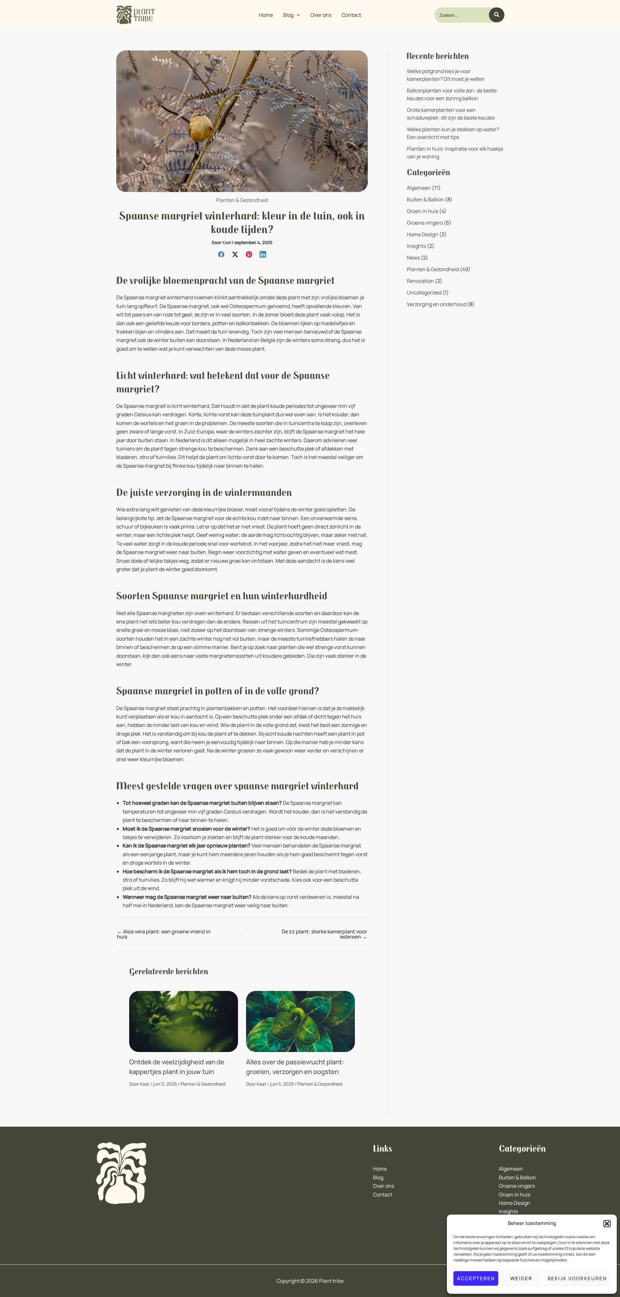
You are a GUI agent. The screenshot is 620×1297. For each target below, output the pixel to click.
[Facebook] (221, 254)
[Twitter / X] (235, 254)
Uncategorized (424, 292)
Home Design (422, 234)
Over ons (383, 1185)
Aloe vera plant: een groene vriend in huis (164, 934)
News (413, 257)
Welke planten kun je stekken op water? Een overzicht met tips (453, 133)
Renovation (420, 280)
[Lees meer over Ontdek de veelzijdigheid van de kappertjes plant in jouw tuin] (183, 1021)
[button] (607, 1223)
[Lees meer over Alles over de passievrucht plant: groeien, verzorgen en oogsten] (300, 1021)
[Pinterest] (249, 254)
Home (380, 1168)
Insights (416, 246)
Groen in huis (422, 211)
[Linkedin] (263, 254)
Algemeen (419, 187)
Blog (378, 1177)
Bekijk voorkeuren (577, 1278)
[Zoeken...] (496, 14)
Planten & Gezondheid (242, 200)
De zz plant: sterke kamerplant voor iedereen (324, 934)
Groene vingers (425, 222)
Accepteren (476, 1278)
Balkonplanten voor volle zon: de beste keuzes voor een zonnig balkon (452, 94)
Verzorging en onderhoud (436, 304)
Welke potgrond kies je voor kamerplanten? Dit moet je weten (446, 75)
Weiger (521, 1278)
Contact (382, 1194)
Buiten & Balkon (425, 199)
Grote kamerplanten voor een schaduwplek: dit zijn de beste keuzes (451, 113)
